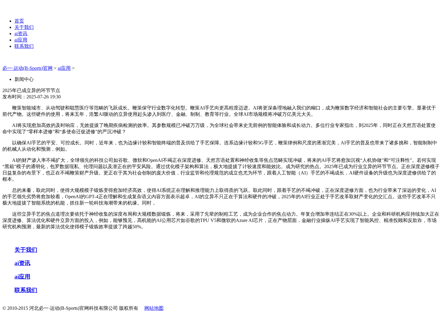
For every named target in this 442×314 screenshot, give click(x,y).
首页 (19, 20)
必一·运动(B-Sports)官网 (27, 68)
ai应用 (20, 39)
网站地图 (154, 308)
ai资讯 (20, 33)
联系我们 (24, 46)
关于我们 (24, 27)
